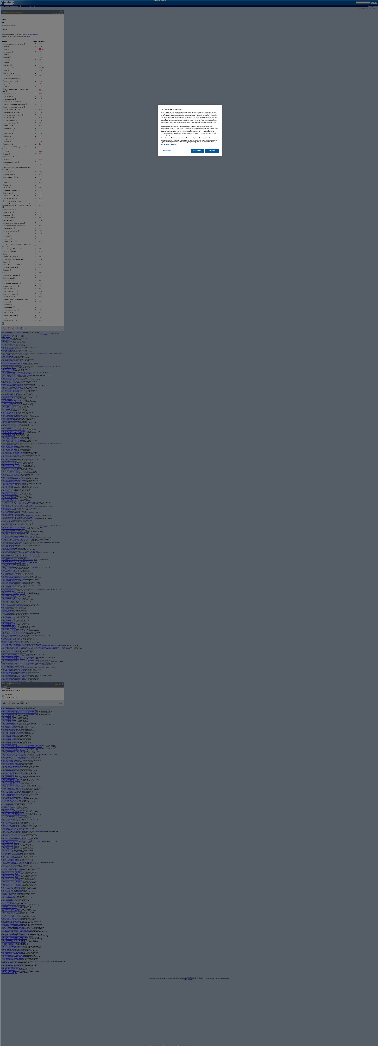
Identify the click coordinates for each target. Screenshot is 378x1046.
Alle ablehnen (197, 150)
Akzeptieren (212, 150)
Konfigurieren (167, 150)
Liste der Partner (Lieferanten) (169, 144)
